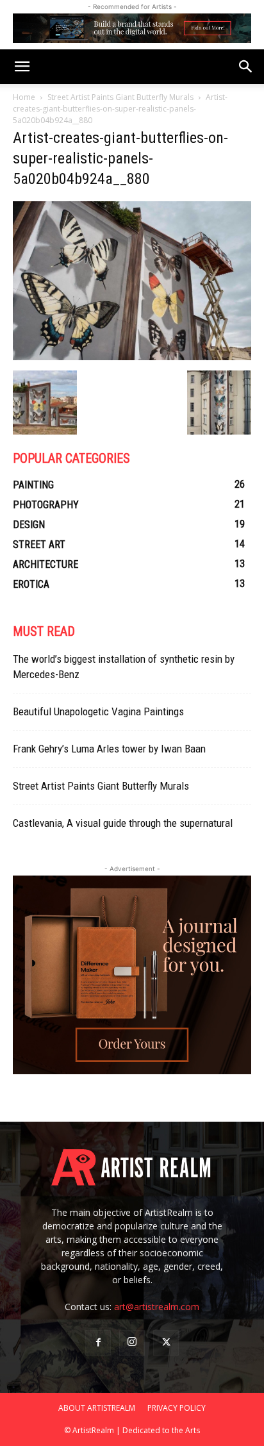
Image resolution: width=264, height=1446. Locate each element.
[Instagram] (132, 1343)
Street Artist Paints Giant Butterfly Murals (120, 97)
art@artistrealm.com (156, 1307)
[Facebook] (98, 1343)
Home (24, 97)
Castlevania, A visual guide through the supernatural (123, 823)
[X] (166, 1343)
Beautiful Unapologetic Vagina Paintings (98, 711)
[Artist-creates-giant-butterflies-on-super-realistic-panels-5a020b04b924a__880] (132, 357)
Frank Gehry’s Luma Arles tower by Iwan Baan (109, 748)
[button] (21, 66)
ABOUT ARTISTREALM (96, 1407)
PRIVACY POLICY (176, 1407)
